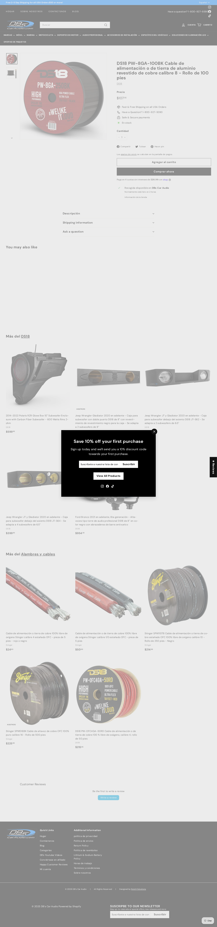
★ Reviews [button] (213, 467)
